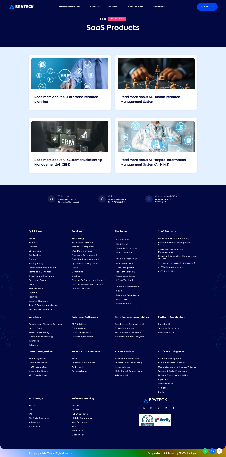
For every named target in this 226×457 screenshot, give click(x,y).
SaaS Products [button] (135, 7)
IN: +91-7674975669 (117, 200)
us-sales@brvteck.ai (70, 202)
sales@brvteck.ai (68, 200)
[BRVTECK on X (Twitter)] (166, 408)
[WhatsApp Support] (205, 451)
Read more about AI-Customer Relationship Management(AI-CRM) (68, 162)
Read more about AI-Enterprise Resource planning (66, 99)
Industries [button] (158, 7)
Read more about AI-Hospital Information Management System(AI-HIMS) (153, 162)
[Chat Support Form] (212, 451)
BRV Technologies (188, 453)
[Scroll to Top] (219, 451)
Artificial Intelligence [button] (69, 7)
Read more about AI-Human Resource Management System (150, 99)
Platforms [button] (113, 7)
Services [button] (94, 7)
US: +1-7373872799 (116, 202)
